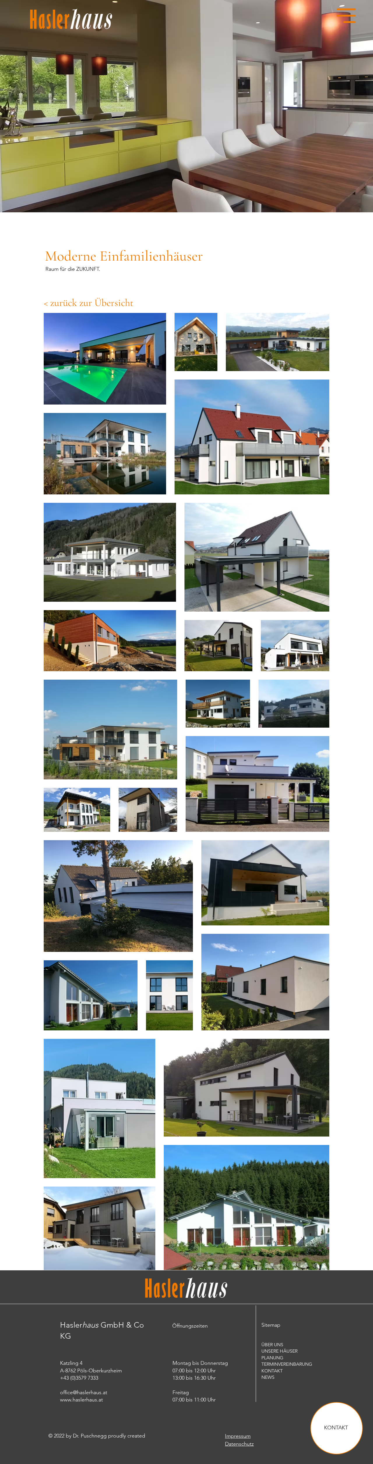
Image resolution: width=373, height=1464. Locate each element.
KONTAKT (336, 1427)
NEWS (268, 1377)
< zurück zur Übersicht (88, 303)
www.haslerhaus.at (81, 1400)
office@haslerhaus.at (83, 1392)
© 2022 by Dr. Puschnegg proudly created (96, 1436)
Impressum (238, 1436)
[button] (346, 15)
